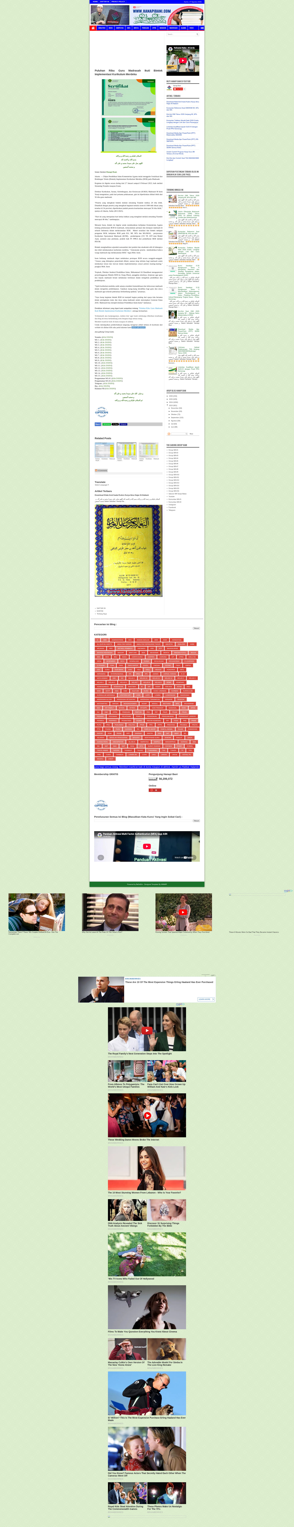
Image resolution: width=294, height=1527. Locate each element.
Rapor (100, 733)
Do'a (122, 661)
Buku (111, 28)
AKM (156, 640)
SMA (114, 746)
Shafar (168, 738)
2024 (171, 402)
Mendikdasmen (130, 704)
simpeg (157, 742)
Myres (132, 708)
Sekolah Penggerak (118, 738)
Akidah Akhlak (143, 640)
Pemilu (139, 716)
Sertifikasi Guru (152, 738)
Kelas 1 (131, 678)
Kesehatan (118, 687)
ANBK (192, 644)
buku (124, 657)
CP (173, 657)
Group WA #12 (174, 480)
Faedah (157, 665)
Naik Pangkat (158, 708)
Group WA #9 (173, 472)
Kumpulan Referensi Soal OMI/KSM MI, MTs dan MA (188, 232)
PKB (184, 721)
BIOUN (193, 653)
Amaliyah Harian (124, 644)
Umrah (164, 755)
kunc (146, 691)
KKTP (108, 691)
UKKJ (154, 755)
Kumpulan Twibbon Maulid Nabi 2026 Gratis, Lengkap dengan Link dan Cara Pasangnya (183, 121)
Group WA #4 (173, 458)
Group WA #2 (173, 453)
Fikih (178, 665)
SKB (194, 742)
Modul (155, 704)
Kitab (179, 687)
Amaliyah (101, 28)
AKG (130, 640)
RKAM (119, 733)
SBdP (176, 733)
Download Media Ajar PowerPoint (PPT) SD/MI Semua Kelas (181, 146)
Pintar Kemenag (154, 721)
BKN (98, 657)
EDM (112, 665)
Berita (136, 28)
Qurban (128, 729)
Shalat (179, 738)
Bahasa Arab (172, 648)
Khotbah (132, 687)
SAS (159, 733)
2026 (171, 396)
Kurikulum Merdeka (106, 695)
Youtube (172, 496)
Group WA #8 (173, 469)
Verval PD (186, 755)
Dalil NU (192, 657)
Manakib (163, 28)
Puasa (108, 729)
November (175, 411)
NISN (184, 708)
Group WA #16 (174, 491)
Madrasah (174, 28)
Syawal (190, 746)
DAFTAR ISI (101, 608)
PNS (108, 725)
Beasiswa (154, 653)
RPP (128, 733)
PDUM (174, 712)
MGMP (144, 704)
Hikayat (158, 670)
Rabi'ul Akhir (149, 729)
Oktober (174, 414)
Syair (179, 746)
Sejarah (100, 738)
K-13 (183, 674)
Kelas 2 (180, 678)
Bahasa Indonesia (104, 653)
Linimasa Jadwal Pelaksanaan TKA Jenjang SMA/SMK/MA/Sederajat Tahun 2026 (188, 350)
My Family (109, 708)
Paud (165, 712)
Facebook (172, 507)
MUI (98, 708)
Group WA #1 (173, 450)
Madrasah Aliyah (104, 699)
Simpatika (120, 28)
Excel (145, 665)
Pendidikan (152, 716)
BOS (107, 657)
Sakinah (138, 733)
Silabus (132, 742)
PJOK (176, 721)
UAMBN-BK (133, 755)
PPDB (142, 725)
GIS (98, 670)
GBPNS (188, 665)
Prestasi (171, 725)
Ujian (144, 755)
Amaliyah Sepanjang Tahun (148, 644)
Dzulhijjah (159, 661)
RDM (110, 733)
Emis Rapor (133, 665)
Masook (180, 699)
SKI (98, 746)
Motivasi (167, 704)
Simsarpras (170, 742)
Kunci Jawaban (160, 691)
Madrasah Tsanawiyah (150, 699)
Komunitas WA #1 (175, 499)
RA (138, 729)
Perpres (112, 721)
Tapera (116, 750)
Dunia (146, 661)
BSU (115, 657)
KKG (188, 687)
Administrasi (117, 640)
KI (142, 687)
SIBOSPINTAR (118, 742)
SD (185, 733)
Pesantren (126, 721)
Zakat (110, 759)
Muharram (189, 704)
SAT (167, 733)
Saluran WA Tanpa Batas (178, 494)
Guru (107, 670)
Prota (194, 725)
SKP (106, 746)
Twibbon (119, 755)
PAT (156, 712)
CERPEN (151, 657)
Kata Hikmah (102, 678)
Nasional (173, 708)
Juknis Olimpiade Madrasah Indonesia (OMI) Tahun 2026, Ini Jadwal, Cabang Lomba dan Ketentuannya (188, 214)
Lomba (157, 695)
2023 (171, 405)
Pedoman (113, 716)
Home (93, 28)
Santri (150, 733)
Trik (99, 755)
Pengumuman (168, 716)
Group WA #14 (174, 485)
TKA (163, 750)
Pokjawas (119, 725)
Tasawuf (128, 750)
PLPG (99, 725)
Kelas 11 (156, 678)
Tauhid (140, 750)
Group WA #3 (173, 455)
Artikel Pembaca (125, 648)
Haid (130, 670)
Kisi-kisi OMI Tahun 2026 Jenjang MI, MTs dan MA (188, 196)
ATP (160, 648)
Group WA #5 (173, 461)
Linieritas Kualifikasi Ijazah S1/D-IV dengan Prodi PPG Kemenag (188, 369)
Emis (128, 28)
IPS (146, 674)
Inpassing (101, 674)
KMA (116, 691)
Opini (154, 28)
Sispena (184, 742)
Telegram (172, 510)
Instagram (172, 505)
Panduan (145, 28)
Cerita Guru (137, 657)
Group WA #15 (174, 488)
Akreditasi (176, 640)
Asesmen (141, 648)
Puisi (118, 729)
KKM (98, 691)
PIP (167, 721)
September (175, 417)
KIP (149, 687)
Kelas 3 (192, 678)
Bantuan (133, 653)
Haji (139, 670)
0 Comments (102, 470)
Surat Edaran (154, 746)
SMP (123, 746)
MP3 (177, 704)
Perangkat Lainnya (187, 716)
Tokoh (173, 750)
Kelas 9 (158, 682)
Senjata (136, 738)
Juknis (155, 674)
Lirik (138, 695)
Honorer (171, 670)
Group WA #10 (174, 475)
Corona (163, 657)
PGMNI (139, 721)
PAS (148, 712)
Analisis (181, 644)
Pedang (100, 716)
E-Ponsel (101, 665)
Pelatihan (126, 716)
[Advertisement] (129, 50)
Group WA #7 (173, 466)
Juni (172, 427)
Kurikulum (188, 691)
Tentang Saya (102, 614)
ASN (152, 648)
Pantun (138, 712)
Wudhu (100, 759)
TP (182, 750)
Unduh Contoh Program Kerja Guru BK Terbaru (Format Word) (181, 153)
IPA (130, 674)
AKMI (165, 640)
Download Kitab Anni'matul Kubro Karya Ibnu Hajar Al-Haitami (122, 495)
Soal (132, 746)
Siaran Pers (102, 742)
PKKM (193, 721)
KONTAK (100, 611)
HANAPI (164, 884)
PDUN (184, 712)
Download (134, 661)
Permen (100, 721)
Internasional (117, 674)
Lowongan (170, 695)
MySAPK (143, 708)
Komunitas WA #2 (175, 502)
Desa (99, 661)
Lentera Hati (125, 695)
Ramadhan (192, 729)
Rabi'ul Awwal (167, 729)
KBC (114, 678)
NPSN (193, 708)
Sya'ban (168, 746)
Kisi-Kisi (168, 687)
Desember (175, 408)
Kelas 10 (143, 678)
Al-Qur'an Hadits (104, 644)
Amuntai (169, 644)
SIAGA (189, 738)
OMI (106, 712)
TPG (190, 750)
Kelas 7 (135, 682)
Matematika (102, 704)
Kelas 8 (146, 682)
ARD (111, 648)
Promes (183, 725)
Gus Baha (119, 670)
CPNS (181, 657)
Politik (132, 725)
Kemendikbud (103, 687)
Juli (172, 424)
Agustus (174, 421)
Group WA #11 (174, 477)
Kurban (174, 691)
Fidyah (168, 665)
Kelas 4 (100, 682)
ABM (105, 640)
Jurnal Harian (169, 674)
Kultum (135, 691)
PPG (151, 725)
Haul (148, 670)
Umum (174, 755)
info (182, 670)
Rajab (180, 729)
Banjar (121, 653)
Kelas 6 (123, 682)
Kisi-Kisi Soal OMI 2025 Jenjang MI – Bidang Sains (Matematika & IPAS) (188, 313)
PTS (98, 729)
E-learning (189, 661)
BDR (143, 653)
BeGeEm (139, 884)
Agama (183, 28)
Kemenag (180, 682)
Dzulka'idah (174, 661)
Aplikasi (100, 648)
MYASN (121, 708)
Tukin (108, 755)
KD (122, 678)
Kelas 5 (112, 682)
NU (98, 712)
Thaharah (152, 750)
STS (141, 746)
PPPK (160, 725)
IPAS (138, 674)
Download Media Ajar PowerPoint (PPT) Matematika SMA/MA (181, 134)
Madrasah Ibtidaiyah (126, 699)
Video (191, 28)
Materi (115, 704)
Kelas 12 (168, 678)
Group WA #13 (174, 483)
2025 (171, 399)
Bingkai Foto (180, 653)
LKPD (148, 695)
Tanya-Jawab (102, 750)
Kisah (157, 687)
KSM (125, 691)
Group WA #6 (173, 464)
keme (169, 682)
